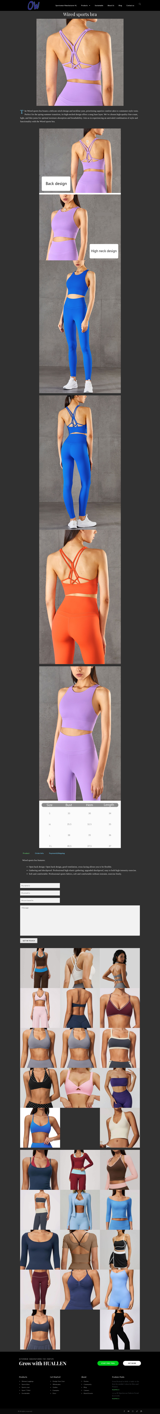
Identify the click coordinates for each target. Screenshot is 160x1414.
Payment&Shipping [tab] (57, 853)
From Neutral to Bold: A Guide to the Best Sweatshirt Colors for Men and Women (125, 1384)
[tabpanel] (80, 868)
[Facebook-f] (124, 1411)
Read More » (116, 1389)
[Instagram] (133, 1411)
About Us (111, 5)
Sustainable (99, 5)
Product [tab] (26, 853)
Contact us (130, 5)
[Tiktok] (137, 1411)
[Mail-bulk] (141, 1411)
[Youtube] (128, 1411)
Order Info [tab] (39, 853)
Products (84, 5)
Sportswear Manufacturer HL (66, 5)
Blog (120, 5)
